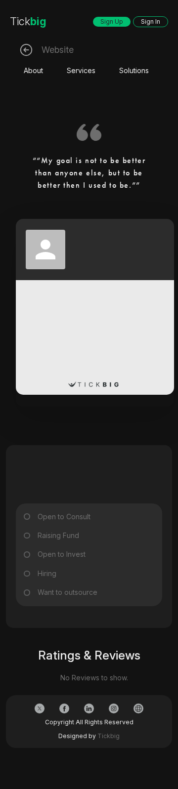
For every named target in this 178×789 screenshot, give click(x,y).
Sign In (150, 21)
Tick (28, 21)
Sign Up (111, 21)
